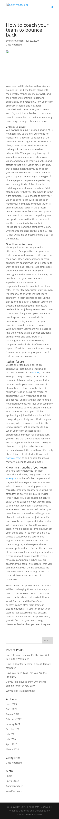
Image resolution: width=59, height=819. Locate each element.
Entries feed (12, 780)
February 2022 (14, 719)
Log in (9, 775)
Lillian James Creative (29, 814)
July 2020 (11, 739)
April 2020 (11, 744)
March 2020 (12, 749)
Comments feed (14, 786)
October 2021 (13, 729)
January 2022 (13, 724)
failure (35, 372)
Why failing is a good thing (20, 690)
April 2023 (11, 709)
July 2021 (11, 734)
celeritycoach (16, 40)
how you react (13, 457)
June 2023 (11, 704)
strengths (11, 478)
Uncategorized (14, 44)
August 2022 (13, 714)
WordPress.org (14, 791)
